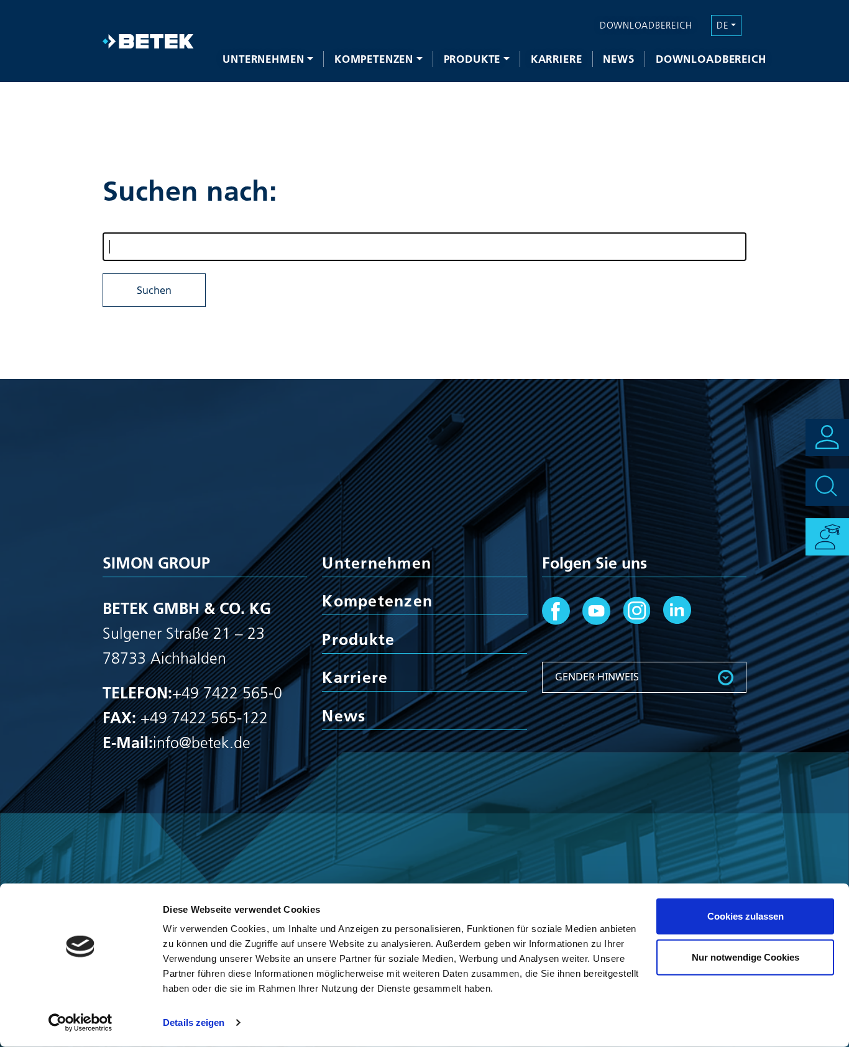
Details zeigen (193, 1022)
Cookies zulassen (745, 916)
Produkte (472, 58)
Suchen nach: (190, 191)
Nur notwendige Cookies (745, 956)
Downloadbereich (711, 58)
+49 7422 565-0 (227, 693)
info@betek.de (201, 742)
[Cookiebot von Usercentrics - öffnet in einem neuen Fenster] (80, 1022)
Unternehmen (263, 58)
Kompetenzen (373, 58)
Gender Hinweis (597, 677)
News (618, 58)
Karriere (556, 58)
